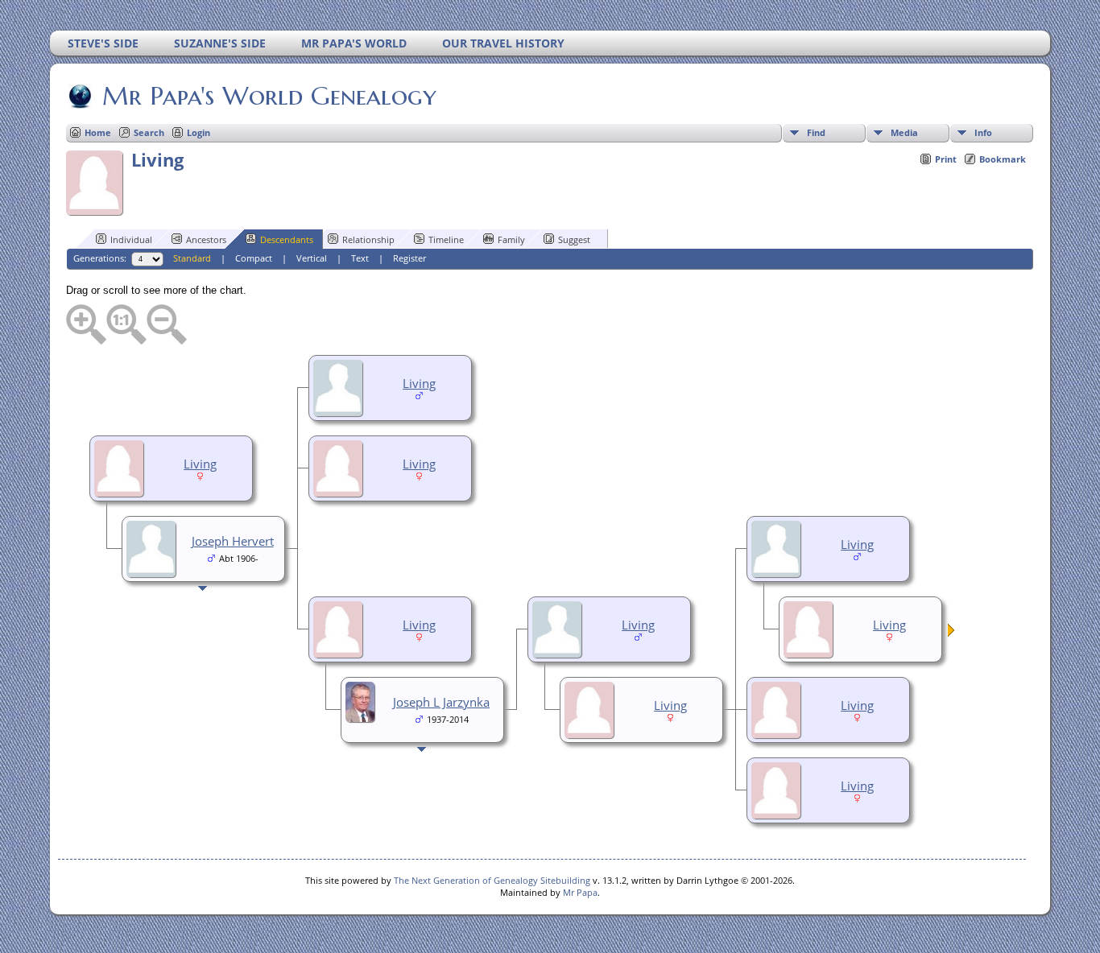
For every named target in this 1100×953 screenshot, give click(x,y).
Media (904, 132)
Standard (192, 258)
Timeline (446, 239)
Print (946, 159)
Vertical (311, 258)
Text (360, 258)
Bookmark (1002, 159)
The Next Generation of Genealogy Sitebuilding (492, 880)
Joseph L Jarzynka (441, 702)
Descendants (286, 239)
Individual (131, 239)
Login (198, 132)
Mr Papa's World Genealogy (269, 96)
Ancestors (206, 239)
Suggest (574, 239)
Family (511, 239)
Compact (253, 258)
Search (149, 132)
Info (983, 132)
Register (409, 258)
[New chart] (952, 632)
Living (419, 383)
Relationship (368, 239)
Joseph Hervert (233, 541)
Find (816, 132)
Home (98, 132)
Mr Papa (580, 892)
